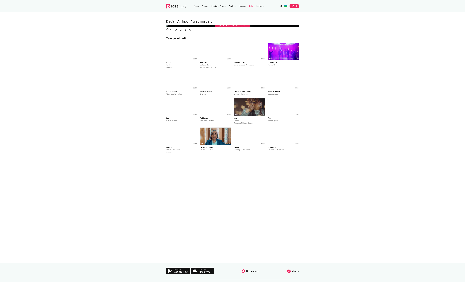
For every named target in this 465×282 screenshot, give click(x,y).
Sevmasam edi (274, 91)
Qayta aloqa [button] (252, 271)
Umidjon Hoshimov (241, 94)
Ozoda (236, 121)
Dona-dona (272, 62)
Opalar (236, 147)
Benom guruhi (273, 121)
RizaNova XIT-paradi (218, 6)
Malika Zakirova (172, 121)
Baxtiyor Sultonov (206, 150)
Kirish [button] (294, 6)
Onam (168, 62)
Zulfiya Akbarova (206, 65)
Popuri (169, 147)
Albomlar (205, 6)
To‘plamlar (233, 6)
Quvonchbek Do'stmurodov (244, 65)
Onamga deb (171, 91)
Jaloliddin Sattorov (207, 121)
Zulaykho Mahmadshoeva (243, 123)
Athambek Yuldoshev (174, 94)
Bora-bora (272, 147)
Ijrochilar (243, 6)
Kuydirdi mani (239, 62)
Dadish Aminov (177, 21)
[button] (281, 6)
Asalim (270, 118)
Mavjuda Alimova (274, 94)
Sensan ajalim (206, 91)
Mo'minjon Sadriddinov (242, 150)
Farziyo (169, 65)
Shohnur (203, 94)
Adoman (203, 62)
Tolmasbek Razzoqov (208, 67)
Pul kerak (204, 118)
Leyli (236, 118)
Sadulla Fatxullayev (173, 150)
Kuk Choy (169, 152)
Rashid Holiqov (273, 65)
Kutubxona (260, 6)
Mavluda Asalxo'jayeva (276, 150)
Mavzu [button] (295, 271)
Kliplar (251, 6)
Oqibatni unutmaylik (242, 91)
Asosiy (196, 6)
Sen (167, 118)
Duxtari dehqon (206, 147)
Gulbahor (169, 67)
